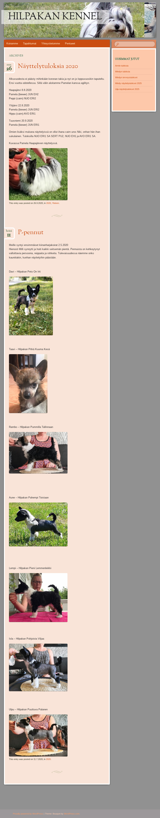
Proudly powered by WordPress (28, 814)
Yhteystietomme (50, 43)
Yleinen (55, 203)
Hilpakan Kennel (55, 17)
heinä (9, 232)
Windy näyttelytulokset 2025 (128, 83)
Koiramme (12, 43)
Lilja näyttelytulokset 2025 (127, 89)
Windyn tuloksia (122, 71)
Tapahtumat (29, 43)
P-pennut (31, 232)
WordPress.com (71, 814)
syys (9, 66)
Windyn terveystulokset (126, 77)
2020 (48, 203)
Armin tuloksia (121, 66)
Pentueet (70, 43)
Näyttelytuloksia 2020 (48, 66)
